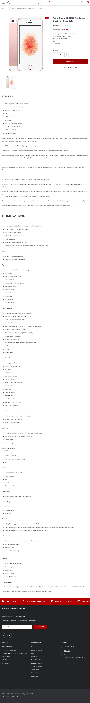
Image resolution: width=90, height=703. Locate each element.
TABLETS (4, 660)
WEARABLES (6, 656)
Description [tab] (7, 96)
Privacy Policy (35, 673)
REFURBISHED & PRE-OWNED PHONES (14, 653)
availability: (56, 25)
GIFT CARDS (6, 663)
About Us (34, 656)
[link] (4, 635)
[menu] (3, 2)
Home (3, 9)
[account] (82, 2)
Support (67, 650)
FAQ (32, 653)
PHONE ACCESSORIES (9, 650)
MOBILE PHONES (7, 647)
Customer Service (36, 666)
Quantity (55, 50)
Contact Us (34, 676)
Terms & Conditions (37, 660)
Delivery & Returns (36, 650)
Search (33, 647)
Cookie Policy (35, 669)
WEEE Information (36, 663)
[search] (8, 2)
